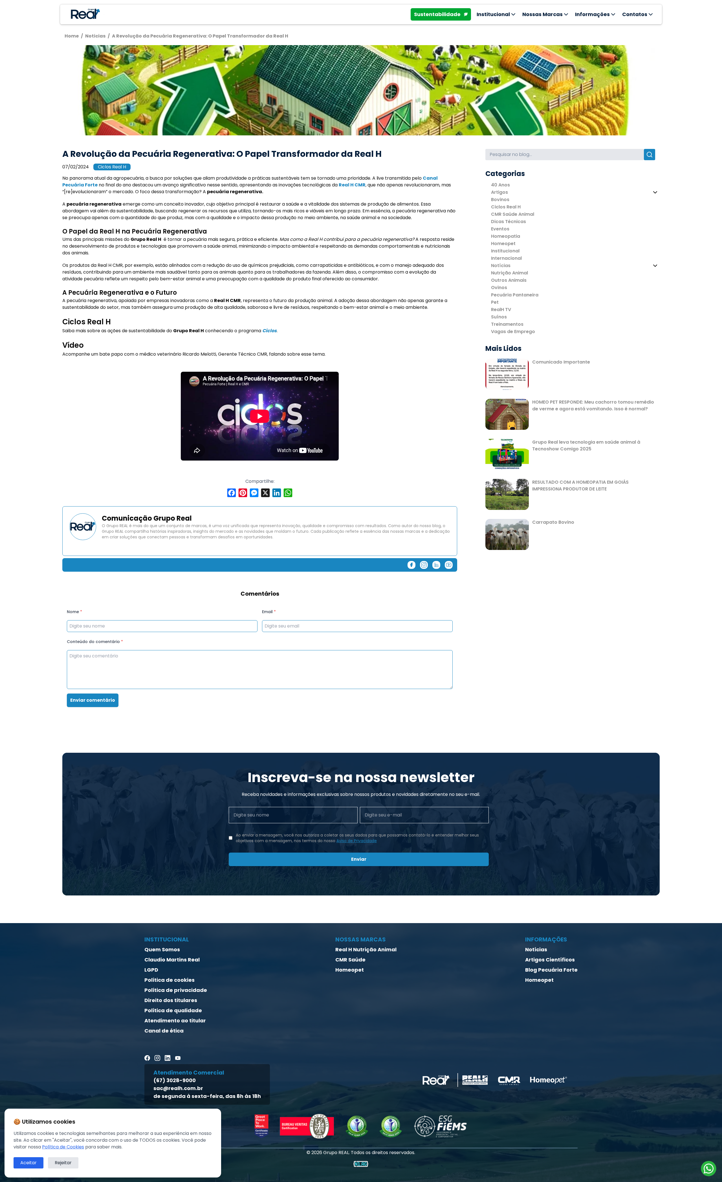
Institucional (505, 251)
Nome (74, 612)
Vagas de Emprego (513, 331)
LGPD (151, 969)
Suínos (499, 317)
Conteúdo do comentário (95, 641)
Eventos (500, 229)
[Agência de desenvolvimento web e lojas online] (361, 1164)
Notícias (500, 265)
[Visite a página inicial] (84, 14)
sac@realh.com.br (178, 1088)
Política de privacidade (175, 990)
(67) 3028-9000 (174, 1080)
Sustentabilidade (437, 14)
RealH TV (501, 309)
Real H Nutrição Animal (366, 949)
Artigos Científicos (550, 959)
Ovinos (499, 287)
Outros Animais (509, 280)
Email (269, 612)
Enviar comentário (92, 700)
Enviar (358, 859)
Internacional (506, 258)
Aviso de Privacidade (356, 841)
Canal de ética (164, 1030)
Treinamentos (507, 324)
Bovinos (500, 199)
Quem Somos (162, 949)
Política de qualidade (173, 1010)
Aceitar (28, 1162)
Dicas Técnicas (508, 221)
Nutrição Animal (509, 273)
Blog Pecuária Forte (551, 969)
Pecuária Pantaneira (514, 295)
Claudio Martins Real (172, 959)
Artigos (499, 192)
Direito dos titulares (170, 1000)
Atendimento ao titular (175, 1020)
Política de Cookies (63, 1147)
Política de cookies (169, 979)
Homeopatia (505, 236)
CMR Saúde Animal (512, 214)
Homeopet (503, 243)
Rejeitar (63, 1162)
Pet (495, 302)
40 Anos (500, 185)
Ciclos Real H (112, 167)
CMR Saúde (350, 959)
